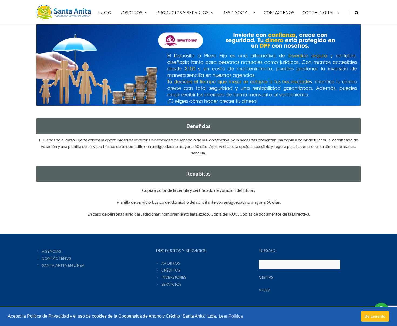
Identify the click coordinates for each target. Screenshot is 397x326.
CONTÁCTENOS (279, 12)
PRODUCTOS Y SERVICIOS (182, 12)
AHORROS (170, 263)
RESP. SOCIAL (236, 12)
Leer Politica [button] (231, 316)
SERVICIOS (171, 284)
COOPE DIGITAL (318, 12)
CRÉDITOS (170, 270)
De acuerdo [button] (375, 316)
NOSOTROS (130, 12)
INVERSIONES (173, 277)
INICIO (104, 12)
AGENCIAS (51, 251)
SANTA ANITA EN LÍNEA (63, 265)
